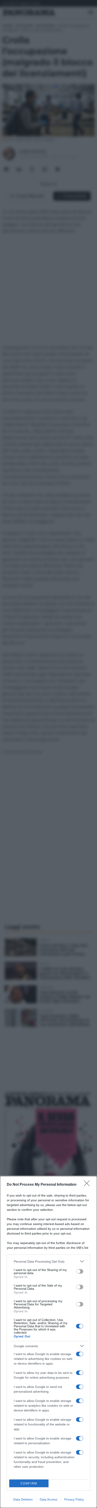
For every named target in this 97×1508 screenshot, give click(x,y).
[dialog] (48, 1342)
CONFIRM (29, 1483)
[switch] (79, 1271)
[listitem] (48, 1261)
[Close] (88, 1184)
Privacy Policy (74, 1499)
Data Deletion (23, 1499)
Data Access (48, 1499)
